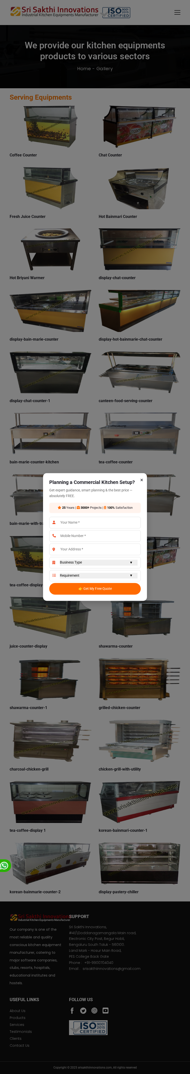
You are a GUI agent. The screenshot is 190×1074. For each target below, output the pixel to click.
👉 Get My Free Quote (95, 589)
